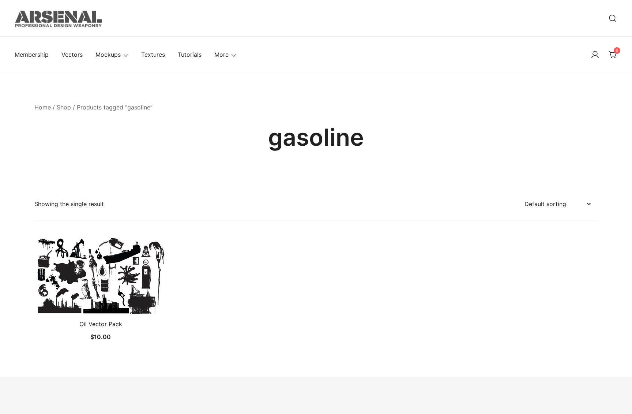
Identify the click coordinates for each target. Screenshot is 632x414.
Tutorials (190, 54)
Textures (153, 54)
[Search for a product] (612, 18)
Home (42, 107)
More (221, 54)
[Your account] (595, 55)
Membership (32, 54)
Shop (64, 107)
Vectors (72, 54)
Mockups (108, 54)
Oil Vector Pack (100, 324)
